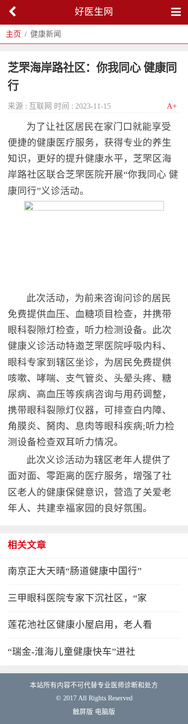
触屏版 (83, 711)
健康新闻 (45, 34)
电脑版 (105, 711)
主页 (13, 34)
